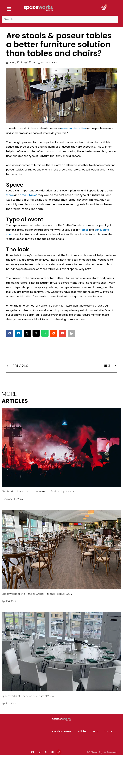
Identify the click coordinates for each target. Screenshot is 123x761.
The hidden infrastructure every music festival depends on (38, 491)
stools (10, 195)
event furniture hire (73, 128)
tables (84, 230)
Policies (82, 731)
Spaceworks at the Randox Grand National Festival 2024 (37, 593)
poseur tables (28, 195)
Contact (109, 731)
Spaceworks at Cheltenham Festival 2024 (28, 696)
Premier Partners (61, 731)
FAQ (95, 731)
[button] (9, 333)
